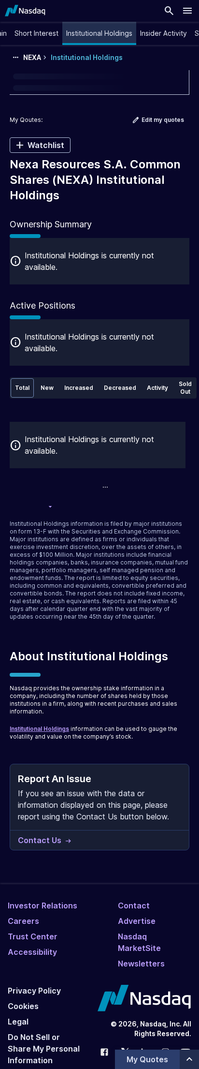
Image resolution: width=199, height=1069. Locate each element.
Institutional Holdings (39, 728)
